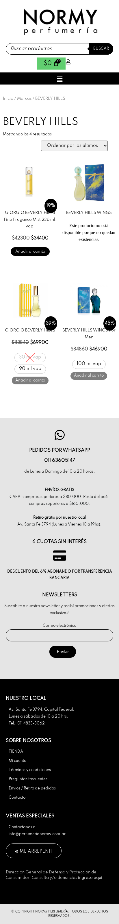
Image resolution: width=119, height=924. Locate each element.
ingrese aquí (90, 878)
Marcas (24, 99)
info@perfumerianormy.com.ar (37, 834)
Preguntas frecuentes (28, 779)
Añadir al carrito (30, 252)
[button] (59, 79)
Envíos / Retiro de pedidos (32, 788)
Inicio (8, 99)
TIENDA (16, 752)
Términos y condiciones (30, 770)
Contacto (17, 798)
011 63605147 (59, 460)
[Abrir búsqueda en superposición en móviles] (59, 49)
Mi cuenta (18, 761)
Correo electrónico (59, 626)
